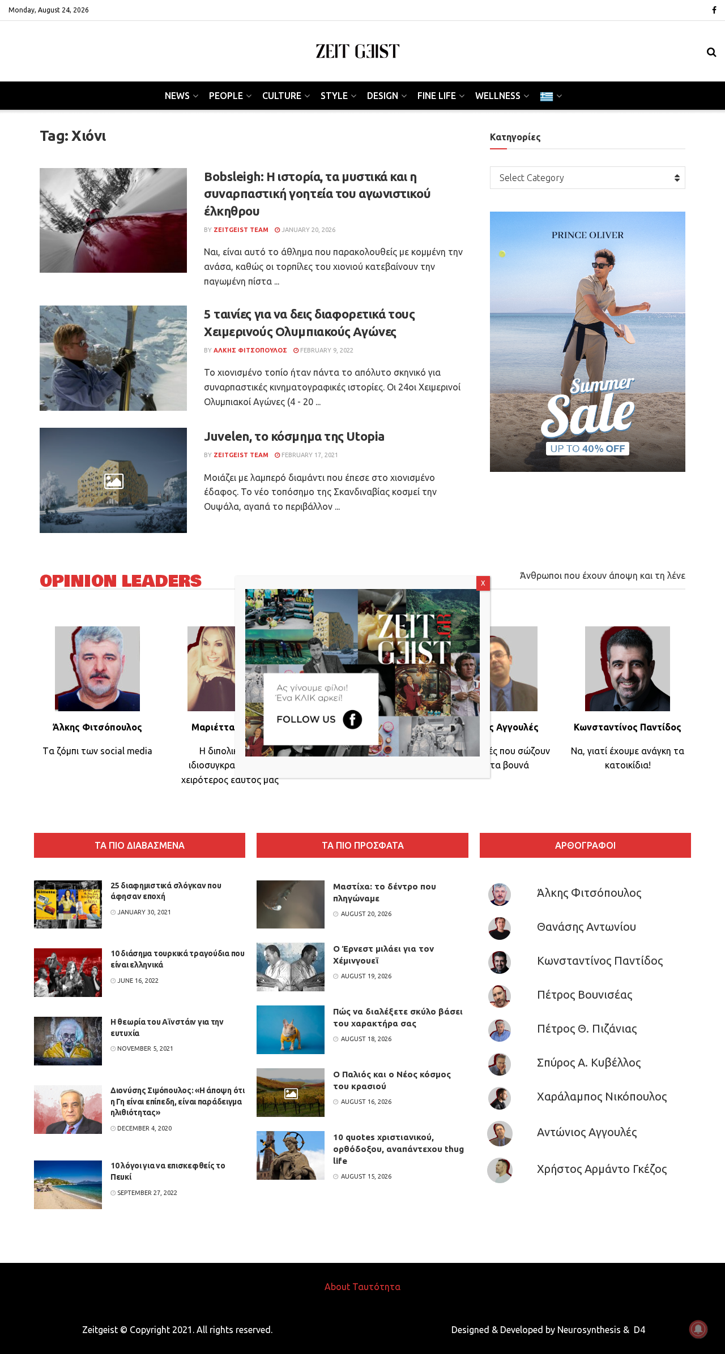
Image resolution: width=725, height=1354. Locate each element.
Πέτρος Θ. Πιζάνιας (587, 1028)
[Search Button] (712, 51)
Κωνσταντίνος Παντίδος (600, 960)
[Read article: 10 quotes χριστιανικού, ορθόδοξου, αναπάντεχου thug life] (291, 1155)
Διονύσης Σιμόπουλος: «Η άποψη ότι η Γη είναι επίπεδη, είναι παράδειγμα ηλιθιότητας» (177, 1101)
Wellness (498, 96)
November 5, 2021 (144, 1048)
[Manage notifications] (698, 1329)
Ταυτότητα (376, 1287)
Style (334, 96)
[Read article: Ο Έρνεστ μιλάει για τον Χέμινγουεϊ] (291, 967)
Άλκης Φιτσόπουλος (589, 892)
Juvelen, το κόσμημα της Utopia (294, 436)
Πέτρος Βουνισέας (584, 994)
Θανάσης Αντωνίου (586, 926)
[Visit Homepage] (357, 51)
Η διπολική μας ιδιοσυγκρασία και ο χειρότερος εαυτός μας (230, 765)
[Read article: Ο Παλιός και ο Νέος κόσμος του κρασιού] (291, 1092)
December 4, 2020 (144, 1128)
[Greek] (550, 95)
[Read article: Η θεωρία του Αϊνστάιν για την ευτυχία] (68, 1041)
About (337, 1287)
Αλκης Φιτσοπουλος (250, 350)
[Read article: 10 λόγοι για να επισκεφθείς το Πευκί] (68, 1184)
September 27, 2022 (146, 1192)
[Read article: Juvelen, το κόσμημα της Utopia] (113, 480)
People (226, 96)
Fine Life (436, 96)
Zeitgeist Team (241, 229)
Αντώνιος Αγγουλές (587, 1131)
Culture (281, 96)
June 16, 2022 (137, 980)
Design (382, 96)
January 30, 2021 (143, 912)
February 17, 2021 (309, 455)
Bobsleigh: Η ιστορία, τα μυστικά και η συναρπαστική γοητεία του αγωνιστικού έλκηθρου (317, 193)
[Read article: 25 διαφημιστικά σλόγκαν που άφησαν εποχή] (68, 904)
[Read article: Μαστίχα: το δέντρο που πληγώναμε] (291, 904)
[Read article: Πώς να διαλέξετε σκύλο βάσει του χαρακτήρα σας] (291, 1029)
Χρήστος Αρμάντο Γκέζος (602, 1168)
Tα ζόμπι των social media (97, 751)
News (177, 96)
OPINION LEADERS (121, 581)
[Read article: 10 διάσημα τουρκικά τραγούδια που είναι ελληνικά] (68, 972)
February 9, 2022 (325, 350)
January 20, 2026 (307, 229)
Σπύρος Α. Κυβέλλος (589, 1062)
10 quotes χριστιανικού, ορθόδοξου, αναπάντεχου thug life (398, 1149)
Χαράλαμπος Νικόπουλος (602, 1096)
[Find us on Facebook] (714, 10)
